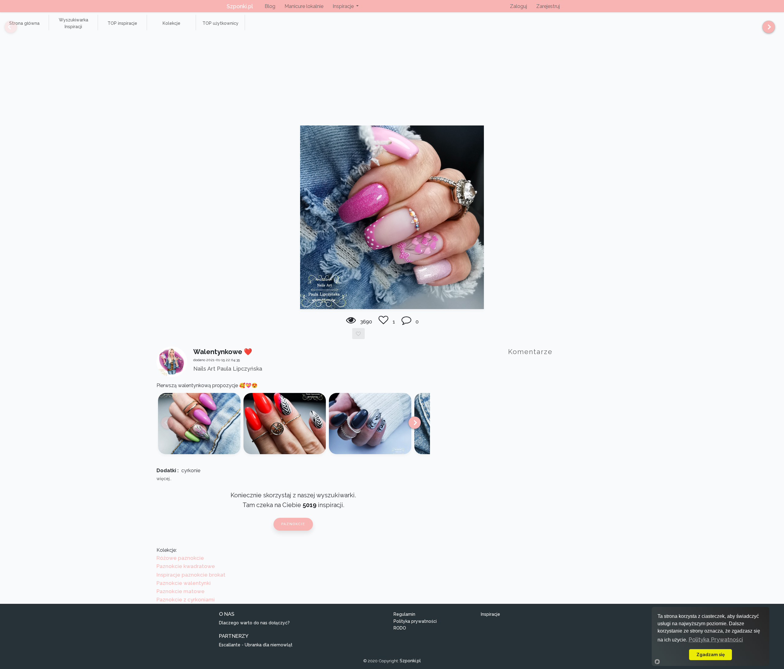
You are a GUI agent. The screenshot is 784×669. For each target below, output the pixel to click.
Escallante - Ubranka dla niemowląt (255, 644)
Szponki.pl (240, 6)
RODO (400, 628)
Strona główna (24, 23)
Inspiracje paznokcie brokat (190, 575)
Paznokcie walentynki (183, 583)
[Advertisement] (392, 79)
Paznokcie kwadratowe (185, 566)
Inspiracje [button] (344, 6)
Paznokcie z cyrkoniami (185, 599)
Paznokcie (293, 524)
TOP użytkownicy (220, 23)
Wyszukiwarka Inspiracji (73, 23)
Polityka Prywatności (715, 639)
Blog (270, 6)
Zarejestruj (548, 6)
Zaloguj (518, 6)
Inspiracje (490, 614)
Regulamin (404, 614)
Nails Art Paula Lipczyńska (227, 368)
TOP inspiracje (122, 23)
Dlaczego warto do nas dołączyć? (254, 622)
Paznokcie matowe (180, 591)
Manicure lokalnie (304, 6)
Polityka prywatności (415, 621)
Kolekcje (171, 23)
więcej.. (164, 478)
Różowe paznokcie (180, 558)
